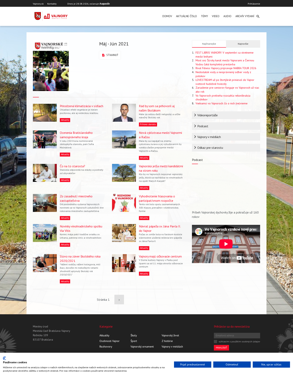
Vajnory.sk (38, 3)
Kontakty (52, 3)
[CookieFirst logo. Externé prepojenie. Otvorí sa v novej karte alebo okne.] (4, 358)
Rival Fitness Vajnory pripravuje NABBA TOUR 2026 (226, 68)
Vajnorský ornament (142, 346)
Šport (134, 341)
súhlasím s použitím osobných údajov (239, 341)
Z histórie (167, 341)
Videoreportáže (207, 115)
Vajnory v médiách (209, 137)
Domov (167, 16)
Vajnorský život (170, 335)
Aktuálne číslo (186, 16)
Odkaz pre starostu (210, 148)
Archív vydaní (244, 16)
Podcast (202, 126)
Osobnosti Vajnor (109, 341)
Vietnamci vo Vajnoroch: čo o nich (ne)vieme (222, 103)
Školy (134, 335)
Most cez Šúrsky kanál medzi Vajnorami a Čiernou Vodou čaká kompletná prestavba (225, 62)
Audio (227, 16)
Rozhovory (105, 346)
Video (215, 16)
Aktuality (104, 335)
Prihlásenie (254, 3)
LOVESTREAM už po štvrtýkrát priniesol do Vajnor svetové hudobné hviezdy (225, 82)
